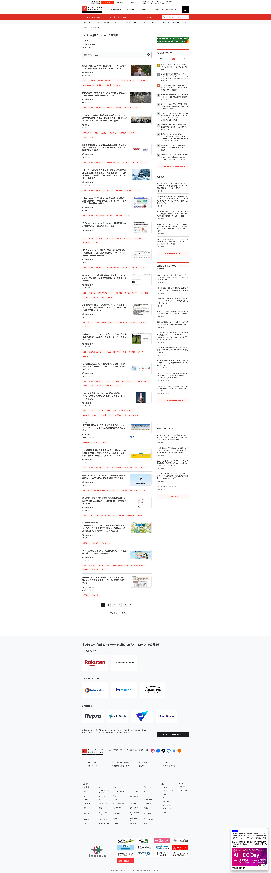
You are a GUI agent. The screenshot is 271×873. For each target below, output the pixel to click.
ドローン (151, 3)
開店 (115, 819)
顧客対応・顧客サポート (104, 813)
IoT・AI (156, 2)
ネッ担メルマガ (143, 9)
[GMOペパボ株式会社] (152, 690)
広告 (115, 796)
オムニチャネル (103, 819)
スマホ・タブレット (104, 803)
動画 (100, 808)
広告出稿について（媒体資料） (121, 763)
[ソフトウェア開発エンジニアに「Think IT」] (144, 841)
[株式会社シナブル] (166, 716)
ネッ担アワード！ (130, 9)
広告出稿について (172, 9)
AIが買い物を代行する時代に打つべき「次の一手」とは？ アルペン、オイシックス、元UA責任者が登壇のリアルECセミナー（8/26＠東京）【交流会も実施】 (250, 836)
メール (85, 796)
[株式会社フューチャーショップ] (95, 690)
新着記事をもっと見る (174, 254)
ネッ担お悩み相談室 (115, 9)
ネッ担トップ (85, 27)
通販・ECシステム (104, 823)
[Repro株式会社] (93, 716)
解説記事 (182, 787)
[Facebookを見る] (158, 751)
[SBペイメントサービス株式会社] (124, 663)
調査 (146, 823)
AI (119, 22)
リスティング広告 (164, 22)
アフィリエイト (177, 22)
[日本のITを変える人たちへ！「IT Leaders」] (144, 848)
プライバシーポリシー (94, 766)
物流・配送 (117, 813)
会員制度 (101, 800)
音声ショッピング (134, 796)
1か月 (184, 59)
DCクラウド (161, 2)
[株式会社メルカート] (117, 716)
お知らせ (165, 794)
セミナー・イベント (168, 790)
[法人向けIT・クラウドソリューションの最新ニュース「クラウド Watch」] (125, 848)
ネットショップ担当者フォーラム (92, 9)
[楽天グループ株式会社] (95, 663)
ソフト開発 (150, 2)
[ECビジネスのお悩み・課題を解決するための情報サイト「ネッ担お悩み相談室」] (125, 861)
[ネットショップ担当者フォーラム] (92, 753)
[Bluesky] (169, 751)
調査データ (166, 801)
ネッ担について (159, 9)
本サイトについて (93, 763)
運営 (146, 808)
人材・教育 (148, 813)
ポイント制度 (133, 803)
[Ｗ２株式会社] (142, 716)
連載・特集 (87, 22)
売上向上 (86, 800)
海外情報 (106, 22)
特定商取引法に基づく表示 (121, 766)
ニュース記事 (183, 790)
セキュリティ (87, 819)
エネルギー (146, 3)
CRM (115, 800)
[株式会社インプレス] (97, 851)
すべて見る (174, 496)
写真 (85, 808)
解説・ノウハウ (167, 798)
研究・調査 (169, 2)
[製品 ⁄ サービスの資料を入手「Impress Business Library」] (125, 855)
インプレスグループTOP (171, 766)
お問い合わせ (143, 763)
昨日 (161, 59)
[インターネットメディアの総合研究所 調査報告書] (180, 841)
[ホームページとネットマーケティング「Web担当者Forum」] (162, 841)
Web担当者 (120, 2)
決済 (85, 823)
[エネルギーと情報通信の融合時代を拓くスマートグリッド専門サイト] (162, 848)
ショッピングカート (150, 819)
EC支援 (162, 3)
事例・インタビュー (168, 805)
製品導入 (133, 2)
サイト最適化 (87, 803)
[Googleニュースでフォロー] (174, 751)
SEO (146, 791)
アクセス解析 (149, 800)
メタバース (127, 22)
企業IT (144, 2)
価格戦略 (86, 813)
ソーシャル (102, 796)
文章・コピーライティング (134, 808)
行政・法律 (133, 823)
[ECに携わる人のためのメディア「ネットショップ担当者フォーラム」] (180, 848)
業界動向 (117, 823)
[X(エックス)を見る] (163, 751)
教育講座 (157, 3)
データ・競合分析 (119, 803)
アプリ (147, 796)
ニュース (165, 787)
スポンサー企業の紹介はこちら (172, 734)
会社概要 (141, 766)
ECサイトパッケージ (135, 819)
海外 (98, 22)
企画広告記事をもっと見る (174, 400)
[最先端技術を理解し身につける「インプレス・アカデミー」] (180, 855)
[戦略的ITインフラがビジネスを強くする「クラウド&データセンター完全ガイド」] (125, 841)
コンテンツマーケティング (148, 22)
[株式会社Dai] (124, 690)
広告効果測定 (118, 808)
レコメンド (148, 803)
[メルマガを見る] (153, 751)
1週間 (173, 59)
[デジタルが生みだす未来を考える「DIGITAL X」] (144, 855)
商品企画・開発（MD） (134, 813)
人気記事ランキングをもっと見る (174, 166)
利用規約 (167, 763)
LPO (131, 800)
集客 (135, 22)
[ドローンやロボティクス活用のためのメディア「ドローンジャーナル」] (162, 855)
